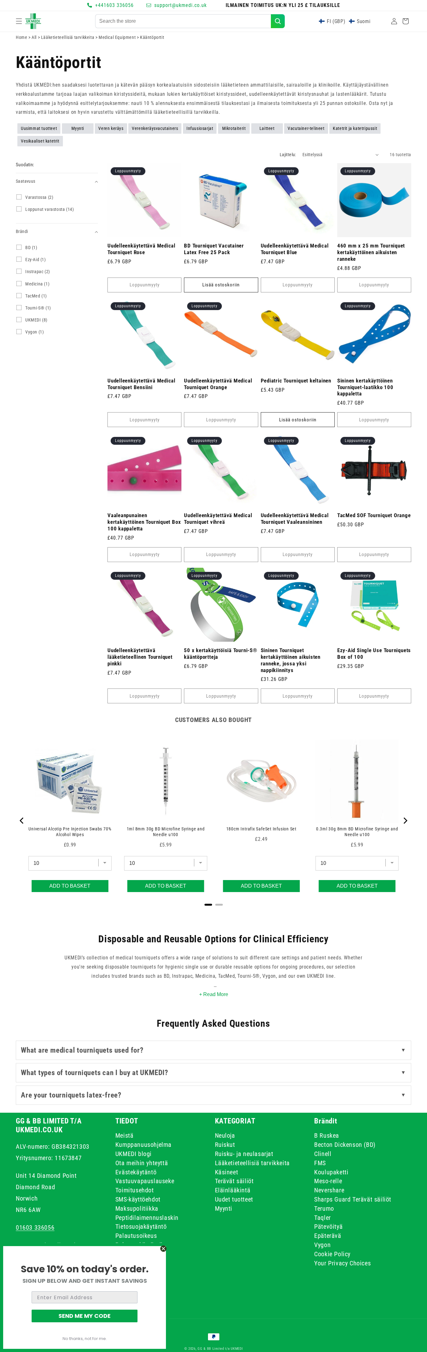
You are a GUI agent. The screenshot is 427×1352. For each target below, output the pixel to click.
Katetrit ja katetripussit (355, 128)
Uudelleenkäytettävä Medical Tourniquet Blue (295, 248)
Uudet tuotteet (234, 1199)
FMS (320, 1163)
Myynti (77, 128)
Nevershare (329, 1190)
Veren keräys (110, 128)
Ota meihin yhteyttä (141, 1163)
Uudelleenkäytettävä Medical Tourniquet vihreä (218, 518)
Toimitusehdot (134, 1190)
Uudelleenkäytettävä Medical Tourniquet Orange (218, 383)
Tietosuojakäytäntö (141, 1226)
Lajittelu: (288, 154)
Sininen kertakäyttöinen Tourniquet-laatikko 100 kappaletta (365, 387)
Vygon (322, 1245)
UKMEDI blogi (133, 1154)
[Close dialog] (163, 1248)
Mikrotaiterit (234, 128)
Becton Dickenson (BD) (344, 1144)
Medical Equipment (118, 37)
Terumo (324, 1208)
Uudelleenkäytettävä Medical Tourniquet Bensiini (141, 383)
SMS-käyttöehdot (138, 1199)
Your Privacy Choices (342, 1263)
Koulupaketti (331, 1172)
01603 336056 (35, 1227)
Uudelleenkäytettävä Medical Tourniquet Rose (141, 248)
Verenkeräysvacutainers (155, 128)
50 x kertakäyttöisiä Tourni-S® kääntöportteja (220, 653)
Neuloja (225, 1136)
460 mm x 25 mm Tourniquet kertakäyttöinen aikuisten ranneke (371, 252)
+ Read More (213, 994)
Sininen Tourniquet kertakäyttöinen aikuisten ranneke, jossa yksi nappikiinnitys (291, 660)
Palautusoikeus (136, 1236)
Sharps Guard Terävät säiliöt (352, 1199)
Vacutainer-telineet (306, 128)
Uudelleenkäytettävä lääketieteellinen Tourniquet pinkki (140, 657)
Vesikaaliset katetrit (40, 141)
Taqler (322, 1217)
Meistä (124, 1136)
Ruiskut (225, 1144)
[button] (19, 21)
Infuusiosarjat (199, 128)
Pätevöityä (328, 1226)
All (35, 37)
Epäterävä (327, 1236)
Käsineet (226, 1172)
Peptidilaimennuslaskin (147, 1217)
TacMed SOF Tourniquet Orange (374, 515)
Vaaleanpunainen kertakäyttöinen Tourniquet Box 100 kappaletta (144, 522)
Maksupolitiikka (136, 1208)
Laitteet (267, 128)
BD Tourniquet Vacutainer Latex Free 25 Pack (214, 248)
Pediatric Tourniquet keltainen (296, 380)
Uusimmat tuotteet (39, 128)
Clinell (322, 1154)
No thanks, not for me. (85, 1339)
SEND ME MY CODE (84, 1316)
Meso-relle (328, 1181)
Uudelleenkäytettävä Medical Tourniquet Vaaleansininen (295, 518)
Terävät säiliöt (234, 1181)
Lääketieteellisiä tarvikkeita (68, 37)
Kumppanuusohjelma (143, 1144)
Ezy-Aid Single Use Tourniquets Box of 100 (374, 653)
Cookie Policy (332, 1254)
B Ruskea (326, 1136)
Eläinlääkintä (233, 1190)
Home (21, 37)
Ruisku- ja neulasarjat (244, 1154)
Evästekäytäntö (135, 1172)
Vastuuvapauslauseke (144, 1181)
